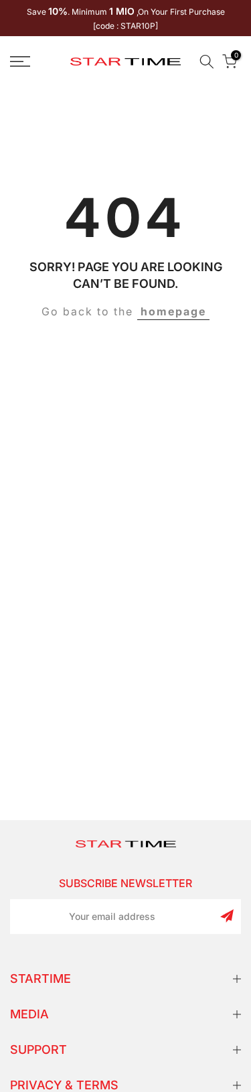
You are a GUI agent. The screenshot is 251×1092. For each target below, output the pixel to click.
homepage (173, 311)
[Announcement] (125, 18)
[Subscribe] (227, 916)
